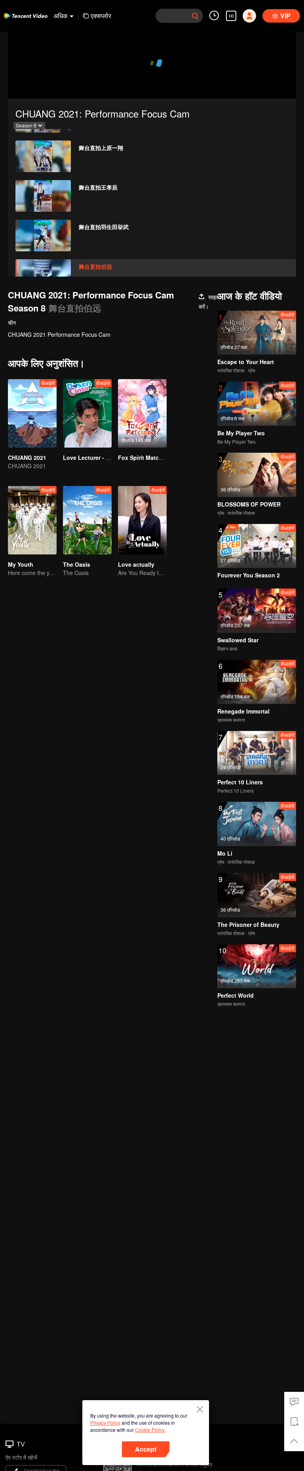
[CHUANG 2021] (32, 413)
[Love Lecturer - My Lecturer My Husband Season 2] (87, 413)
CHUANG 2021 (27, 457)
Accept (145, 1449)
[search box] (195, 16)
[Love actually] (142, 520)
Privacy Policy (105, 1422)
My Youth (20, 564)
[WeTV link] (26, 15)
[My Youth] (32, 520)
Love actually (136, 564)
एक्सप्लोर (101, 15)
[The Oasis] (87, 520)
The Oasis (76, 564)
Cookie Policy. (150, 1429)
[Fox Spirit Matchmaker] (142, 413)
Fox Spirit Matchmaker (148, 457)
